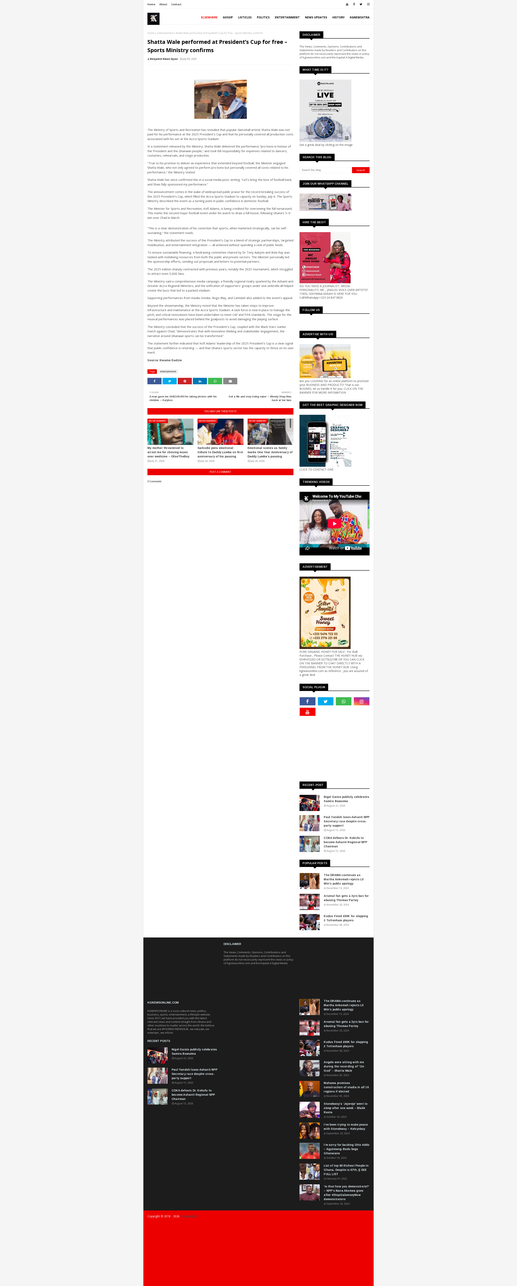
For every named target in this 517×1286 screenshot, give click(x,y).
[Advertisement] (182, 971)
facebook (304, 1281)
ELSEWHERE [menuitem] (209, 17)
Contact (176, 4)
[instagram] (368, 4)
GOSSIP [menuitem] (228, 17)
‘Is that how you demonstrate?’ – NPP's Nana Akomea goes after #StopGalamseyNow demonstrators (346, 1193)
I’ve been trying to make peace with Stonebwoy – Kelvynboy (346, 1126)
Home (151, 4)
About (163, 4)
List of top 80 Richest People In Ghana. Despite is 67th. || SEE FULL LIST (346, 1170)
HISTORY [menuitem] (338, 17)
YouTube (364, 1281)
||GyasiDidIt (188, 1216)
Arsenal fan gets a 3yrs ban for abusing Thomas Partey (346, 898)
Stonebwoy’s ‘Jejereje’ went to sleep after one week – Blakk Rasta (346, 1108)
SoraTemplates (171, 1224)
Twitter (349, 1281)
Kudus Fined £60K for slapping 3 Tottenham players (346, 918)
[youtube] (347, 4)
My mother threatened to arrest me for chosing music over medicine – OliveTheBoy (168, 452)
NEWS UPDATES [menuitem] (316, 17)
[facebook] (354, 4)
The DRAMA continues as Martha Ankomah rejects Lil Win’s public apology (344, 879)
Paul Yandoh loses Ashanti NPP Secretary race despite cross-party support (346, 821)
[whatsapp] (344, 701)
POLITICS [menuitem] (263, 17)
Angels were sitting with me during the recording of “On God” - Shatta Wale (344, 1066)
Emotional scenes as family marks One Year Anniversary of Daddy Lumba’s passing (270, 452)
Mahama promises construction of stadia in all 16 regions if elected (346, 1087)
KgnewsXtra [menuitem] (360, 17)
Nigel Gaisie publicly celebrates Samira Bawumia (346, 799)
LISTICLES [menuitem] (245, 17)
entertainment (165, 33)
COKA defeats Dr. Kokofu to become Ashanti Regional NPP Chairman (345, 842)
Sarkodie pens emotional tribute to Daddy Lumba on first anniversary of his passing (220, 452)
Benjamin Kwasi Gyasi (164, 59)
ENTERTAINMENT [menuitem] (287, 17)
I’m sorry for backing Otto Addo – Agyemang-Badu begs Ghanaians (346, 1149)
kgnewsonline (210, 1224)
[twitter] (361, 4)
